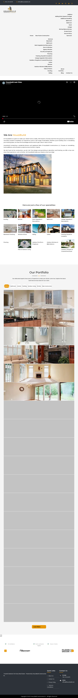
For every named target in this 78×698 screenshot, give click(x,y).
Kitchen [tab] (39, 286)
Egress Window (47, 49)
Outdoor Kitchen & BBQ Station (43, 66)
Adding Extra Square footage (63, 16)
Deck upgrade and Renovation (43, 45)
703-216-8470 (9, 2)
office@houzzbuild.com (24, 2)
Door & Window (47, 47)
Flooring (49, 53)
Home (31, 35)
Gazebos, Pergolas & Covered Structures (40, 60)
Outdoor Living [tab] (32, 286)
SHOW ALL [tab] (6, 286)
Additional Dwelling (66, 18)
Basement (49, 41)
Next (72, 651)
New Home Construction (42, 35)
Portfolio (61, 71)
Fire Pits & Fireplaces (46, 51)
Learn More (36, 627)
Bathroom (69, 20)
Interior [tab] (19, 286)
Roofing (50, 71)
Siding (50, 73)
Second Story (68, 33)
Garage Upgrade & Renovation (43, 58)
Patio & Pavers (48, 68)
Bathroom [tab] (13, 286)
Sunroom (69, 35)
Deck (70, 25)
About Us (50, 676)
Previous (5, 651)
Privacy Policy (52, 682)
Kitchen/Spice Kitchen (65, 29)
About (62, 69)
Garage (70, 27)
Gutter (50, 62)
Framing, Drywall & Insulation (44, 56)
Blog (62, 73)
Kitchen (50, 64)
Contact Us (69, 73)
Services (50, 39)
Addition (69, 14)
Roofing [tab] (24, 286)
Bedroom (69, 22)
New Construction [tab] (47, 286)
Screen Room (68, 31)
